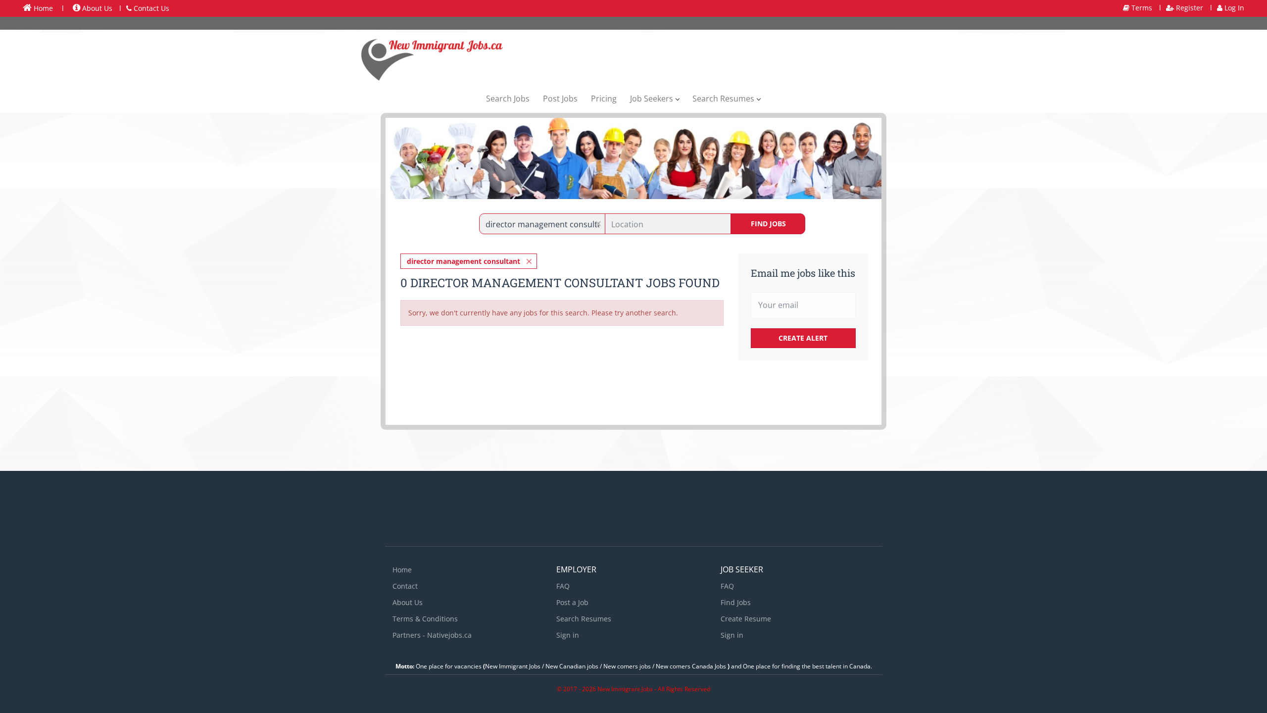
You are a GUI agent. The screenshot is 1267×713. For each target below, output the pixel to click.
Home (42, 8)
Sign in (567, 635)
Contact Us (150, 8)
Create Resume (746, 618)
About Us (96, 8)
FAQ (563, 586)
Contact (405, 586)
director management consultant (463, 261)
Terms (1140, 7)
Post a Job (572, 602)
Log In (1233, 7)
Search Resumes (583, 618)
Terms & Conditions (425, 618)
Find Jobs (768, 223)
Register (1188, 7)
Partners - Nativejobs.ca (432, 635)
